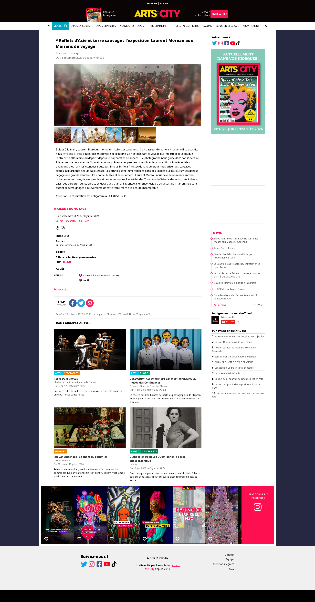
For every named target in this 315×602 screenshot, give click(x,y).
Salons (207, 25)
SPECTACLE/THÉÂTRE (187, 25)
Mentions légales (223, 564)
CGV (231, 569)
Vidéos (58, 25)
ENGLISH (164, 3)
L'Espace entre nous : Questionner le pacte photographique (158, 459)
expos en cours (80, 25)
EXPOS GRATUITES (106, 25)
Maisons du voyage (70, 209)
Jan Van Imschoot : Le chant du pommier (80, 457)
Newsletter (219, 13)
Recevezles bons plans (202, 13)
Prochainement (160, 25)
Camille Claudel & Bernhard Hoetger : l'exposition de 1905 (233, 256)
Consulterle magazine (109, 13)
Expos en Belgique (227, 25)
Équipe (230, 559)
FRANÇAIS (152, 3)
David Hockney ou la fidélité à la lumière (235, 282)
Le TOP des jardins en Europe (229, 289)
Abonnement (251, 25)
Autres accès (61, 289)
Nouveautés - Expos (132, 25)
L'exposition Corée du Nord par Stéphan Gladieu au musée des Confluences (163, 380)
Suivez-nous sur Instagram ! (258, 495)
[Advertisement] (238, 158)
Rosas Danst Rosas (66, 378)
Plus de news (220, 305)
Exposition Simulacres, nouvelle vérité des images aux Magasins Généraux (236, 240)
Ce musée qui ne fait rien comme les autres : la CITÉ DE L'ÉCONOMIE (237, 275)
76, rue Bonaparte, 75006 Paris (72, 220)
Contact (229, 555)
